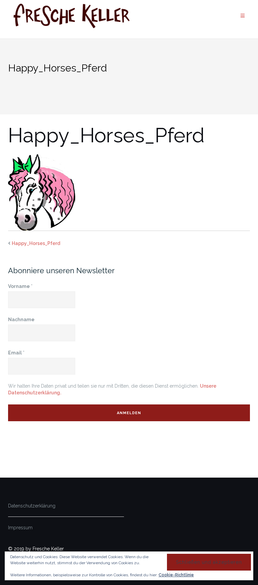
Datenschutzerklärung (31, 505)
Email (16, 352)
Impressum (20, 527)
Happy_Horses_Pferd (36, 243)
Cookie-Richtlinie (176, 575)
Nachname (21, 319)
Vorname (20, 286)
